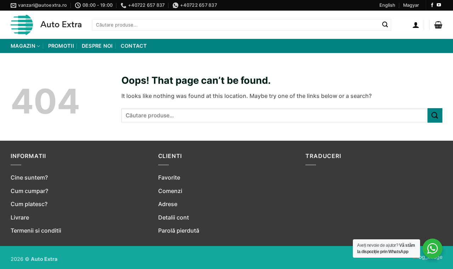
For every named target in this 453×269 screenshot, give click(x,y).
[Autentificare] (415, 25)
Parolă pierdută (178, 230)
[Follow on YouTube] (439, 5)
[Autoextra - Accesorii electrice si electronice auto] (46, 25)
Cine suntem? (29, 177)
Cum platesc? (29, 203)
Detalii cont (173, 217)
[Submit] (385, 25)
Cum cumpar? (29, 190)
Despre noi (97, 46)
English (387, 5)
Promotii (61, 46)
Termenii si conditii (36, 230)
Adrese (167, 203)
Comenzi (170, 190)
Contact (134, 46)
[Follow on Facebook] (432, 5)
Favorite (169, 177)
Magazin (23, 46)
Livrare (20, 217)
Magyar (411, 5)
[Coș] (438, 25)
